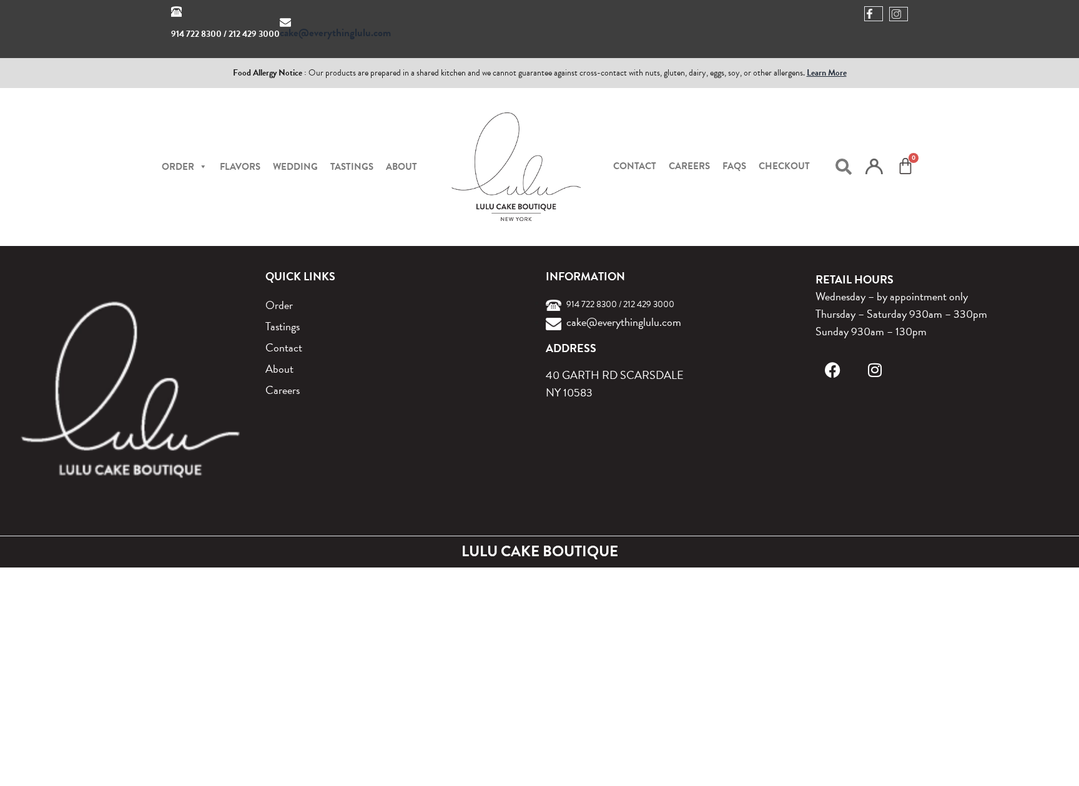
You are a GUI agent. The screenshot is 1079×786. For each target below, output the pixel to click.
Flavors (240, 167)
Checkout (784, 166)
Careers (689, 166)
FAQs (734, 166)
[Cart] (905, 166)
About (401, 167)
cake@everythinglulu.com (335, 33)
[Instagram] (875, 370)
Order (279, 305)
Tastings (351, 167)
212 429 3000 (254, 34)
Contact (634, 166)
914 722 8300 (196, 34)
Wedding (295, 167)
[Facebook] (832, 370)
